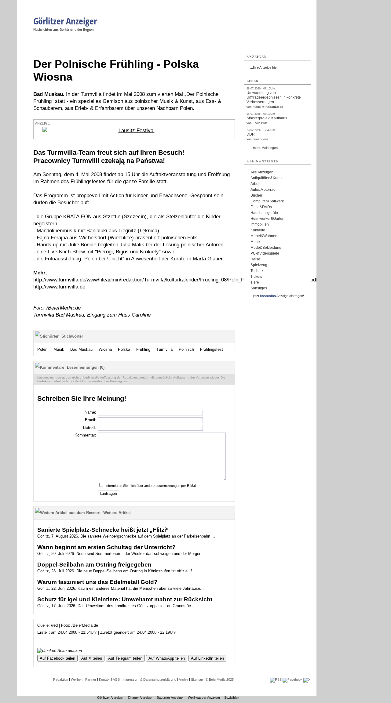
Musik (58, 349)
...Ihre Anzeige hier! (264, 67)
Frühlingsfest (211, 349)
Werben (76, 679)
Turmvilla (164, 349)
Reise (255, 259)
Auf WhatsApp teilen (166, 658)
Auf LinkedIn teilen (207, 658)
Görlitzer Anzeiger (65, 20)
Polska (124, 349)
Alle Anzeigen (261, 172)
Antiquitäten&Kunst (266, 177)
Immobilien (259, 224)
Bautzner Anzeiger (170, 697)
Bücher (256, 195)
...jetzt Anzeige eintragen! (277, 295)
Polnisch (186, 349)
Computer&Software (267, 201)
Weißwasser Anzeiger (204, 697)
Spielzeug (258, 264)
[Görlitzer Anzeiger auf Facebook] (292, 679)
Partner (90, 679)
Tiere (254, 282)
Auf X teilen (91, 658)
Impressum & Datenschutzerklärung (149, 679)
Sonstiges (258, 288)
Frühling (143, 349)
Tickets (256, 276)
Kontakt (104, 679)
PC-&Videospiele (264, 253)
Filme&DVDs (261, 206)
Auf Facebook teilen (57, 658)
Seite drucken (69, 650)
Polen (42, 349)
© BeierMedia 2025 (220, 679)
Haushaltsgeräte (264, 212)
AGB (116, 679)
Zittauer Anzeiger (140, 697)
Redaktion (60, 679)
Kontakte (257, 230)
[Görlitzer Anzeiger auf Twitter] (306, 679)
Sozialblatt (231, 697)
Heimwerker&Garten (267, 218)
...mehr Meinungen (264, 147)
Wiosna (105, 349)
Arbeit (255, 183)
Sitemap (197, 679)
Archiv (183, 679)
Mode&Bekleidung (265, 247)
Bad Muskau (81, 349)
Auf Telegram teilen (125, 658)
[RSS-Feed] (276, 679)
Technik (256, 270)
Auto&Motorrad (263, 189)
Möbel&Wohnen (263, 235)
